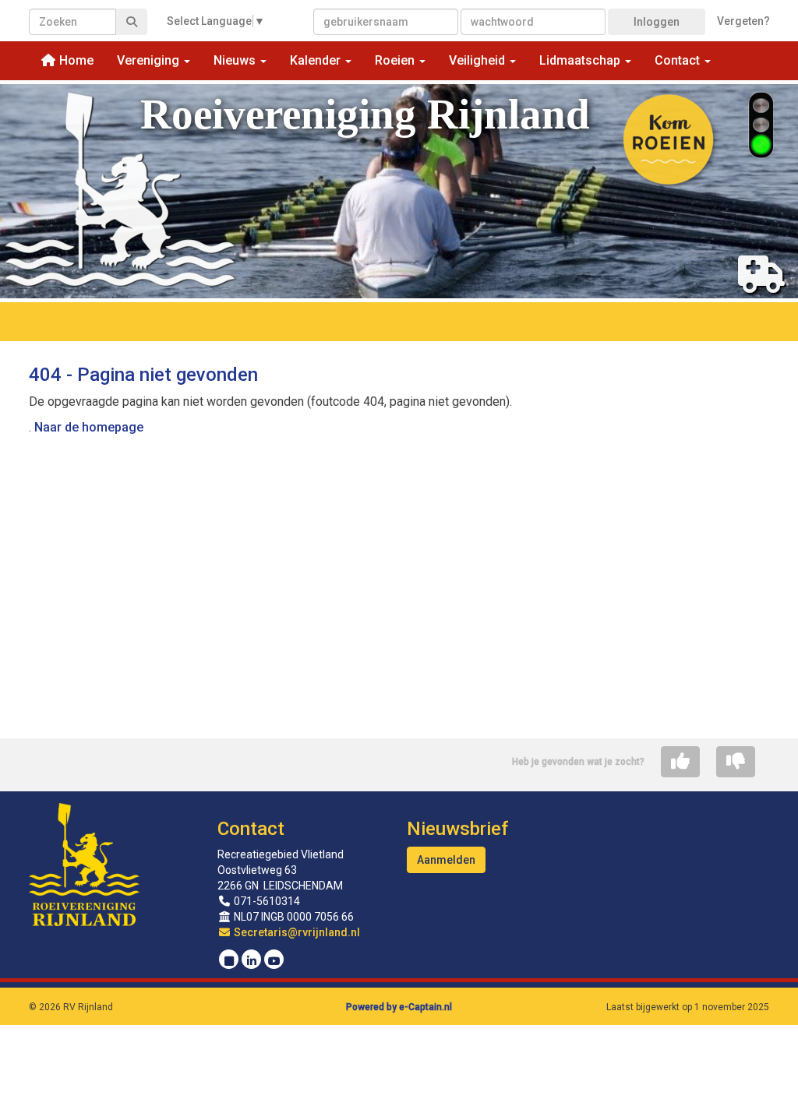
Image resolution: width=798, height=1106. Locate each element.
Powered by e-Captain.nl (399, 1007)
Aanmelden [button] (446, 860)
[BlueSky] (228, 961)
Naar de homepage (88, 427)
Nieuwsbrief (457, 829)
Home (75, 60)
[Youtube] (274, 961)
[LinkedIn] (251, 961)
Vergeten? (743, 21)
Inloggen (657, 22)
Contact (250, 829)
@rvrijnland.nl (297, 932)
